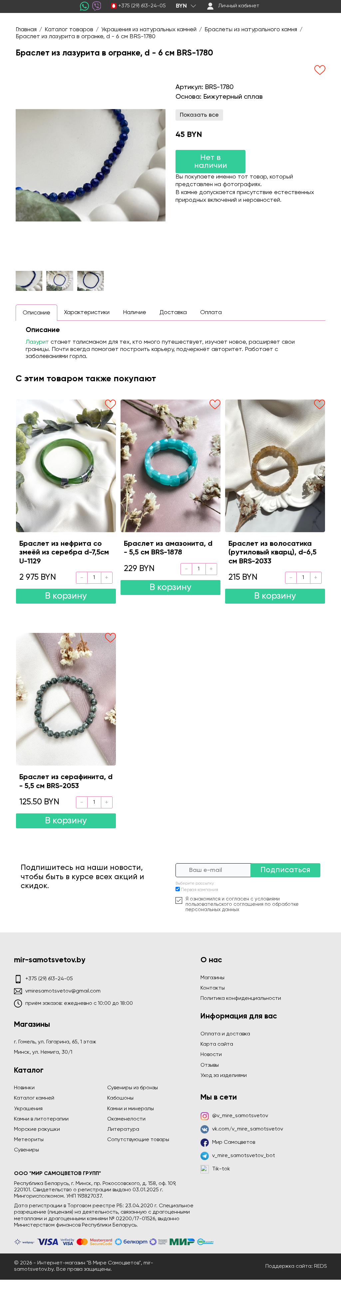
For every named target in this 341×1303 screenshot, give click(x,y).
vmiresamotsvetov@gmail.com (63, 991)
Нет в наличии (210, 162)
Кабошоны (120, 1098)
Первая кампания (199, 890)
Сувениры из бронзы (132, 1088)
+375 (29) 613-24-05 (142, 6)
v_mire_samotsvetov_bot (243, 1155)
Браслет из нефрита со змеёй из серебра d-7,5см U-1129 (64, 552)
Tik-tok (221, 1169)
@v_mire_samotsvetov (240, 1116)
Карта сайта (216, 1044)
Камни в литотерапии (41, 1119)
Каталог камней (34, 1098)
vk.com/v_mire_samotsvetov (247, 1129)
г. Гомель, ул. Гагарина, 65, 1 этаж (55, 1042)
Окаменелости (126, 1119)
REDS (320, 1266)
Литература (123, 1129)
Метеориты (29, 1139)
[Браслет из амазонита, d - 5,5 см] (170, 466)
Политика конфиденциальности (240, 998)
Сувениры (26, 1150)
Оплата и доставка (225, 1034)
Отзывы (209, 1065)
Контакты (212, 988)
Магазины (212, 978)
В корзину (66, 596)
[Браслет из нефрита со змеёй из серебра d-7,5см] (66, 466)
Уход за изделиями (223, 1075)
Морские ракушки (37, 1129)
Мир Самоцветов (233, 1142)
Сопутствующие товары (138, 1139)
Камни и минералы (130, 1109)
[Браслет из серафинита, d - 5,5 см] (66, 699)
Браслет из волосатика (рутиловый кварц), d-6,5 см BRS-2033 (272, 552)
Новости (211, 1054)
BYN (181, 6)
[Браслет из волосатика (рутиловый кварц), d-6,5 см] (275, 466)
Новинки (24, 1088)
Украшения (28, 1109)
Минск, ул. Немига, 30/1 (43, 1052)
